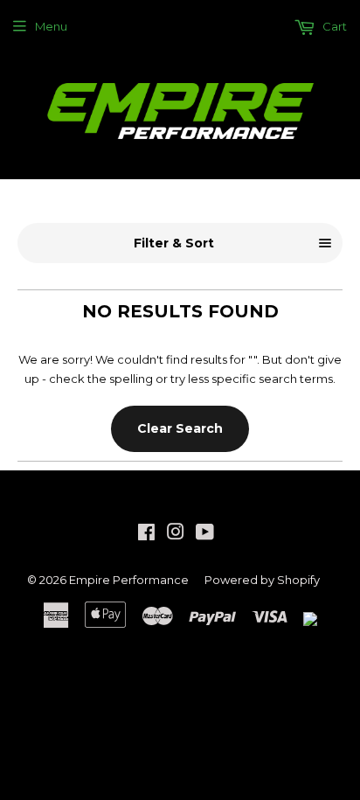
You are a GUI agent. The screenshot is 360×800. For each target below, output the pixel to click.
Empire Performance (129, 580)
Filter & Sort (174, 243)
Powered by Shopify (262, 580)
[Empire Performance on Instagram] (175, 534)
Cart (333, 26)
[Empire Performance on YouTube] (205, 534)
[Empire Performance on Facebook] (146, 534)
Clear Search (180, 428)
